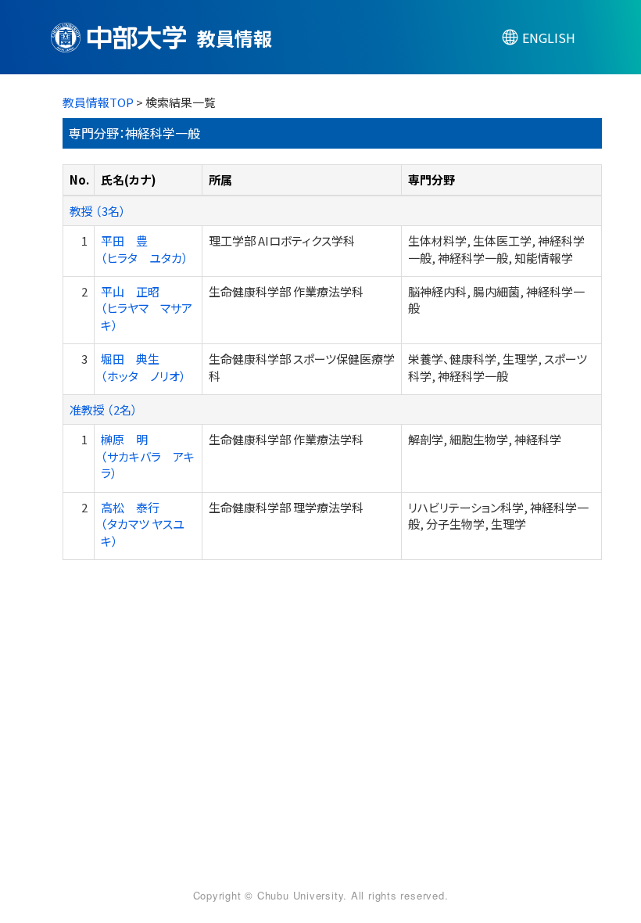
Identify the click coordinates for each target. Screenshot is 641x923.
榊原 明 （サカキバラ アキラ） (148, 456)
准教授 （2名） (104, 409)
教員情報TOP (98, 102)
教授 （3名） (98, 211)
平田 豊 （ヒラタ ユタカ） (144, 248)
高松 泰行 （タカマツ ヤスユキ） (142, 524)
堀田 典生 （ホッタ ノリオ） (143, 366)
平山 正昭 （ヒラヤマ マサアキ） (146, 308)
